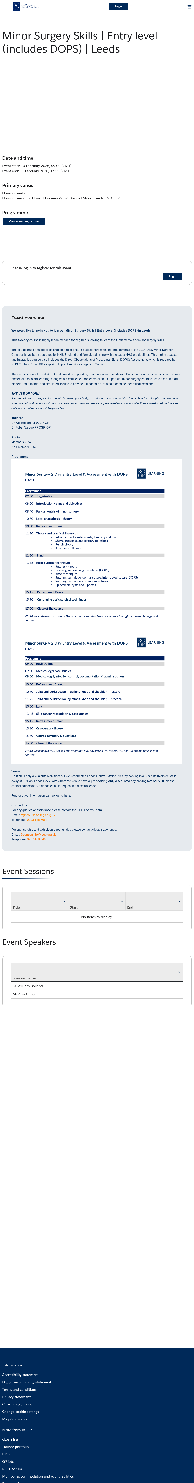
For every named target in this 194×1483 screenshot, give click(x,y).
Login (118, 6)
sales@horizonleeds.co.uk (39, 786)
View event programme (24, 221)
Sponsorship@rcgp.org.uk (38, 834)
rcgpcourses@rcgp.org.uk (38, 815)
